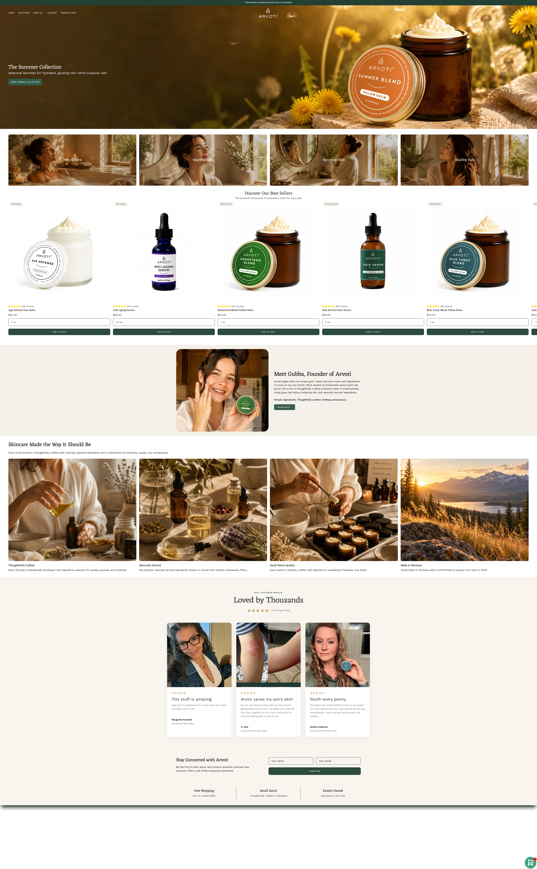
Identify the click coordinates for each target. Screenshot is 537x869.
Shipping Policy (279, 839)
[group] (268, 2)
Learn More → (285, 407)
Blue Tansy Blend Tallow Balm (444, 310)
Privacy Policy (279, 825)
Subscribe (314, 771)
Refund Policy (279, 830)
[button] (24, 12)
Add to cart (59, 332)
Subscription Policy (282, 844)
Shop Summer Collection (25, 82)
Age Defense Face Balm (22, 310)
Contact (275, 820)
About (179, 830)
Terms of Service (281, 834)
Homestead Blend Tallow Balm (235, 310)
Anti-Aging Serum (124, 310)
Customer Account (186, 820)
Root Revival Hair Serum (336, 310)
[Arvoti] (268, 12)
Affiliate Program (186, 825)
